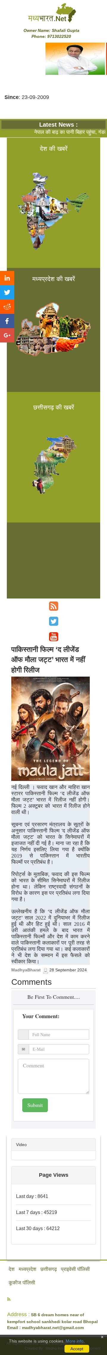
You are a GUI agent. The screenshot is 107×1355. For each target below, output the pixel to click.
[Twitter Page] (53, 621)
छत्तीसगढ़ (48, 1269)
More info (75, 1341)
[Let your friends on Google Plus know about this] (7, 335)
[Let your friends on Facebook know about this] (7, 321)
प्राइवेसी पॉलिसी (75, 1269)
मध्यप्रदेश (27, 1269)
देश (12, 1269)
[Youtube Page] (53, 637)
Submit (35, 1105)
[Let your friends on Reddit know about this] (7, 307)
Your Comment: (40, 1016)
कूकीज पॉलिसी (22, 1283)
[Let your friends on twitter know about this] (7, 292)
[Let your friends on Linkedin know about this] (7, 278)
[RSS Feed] (53, 606)
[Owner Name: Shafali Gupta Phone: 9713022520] (54, 12)
